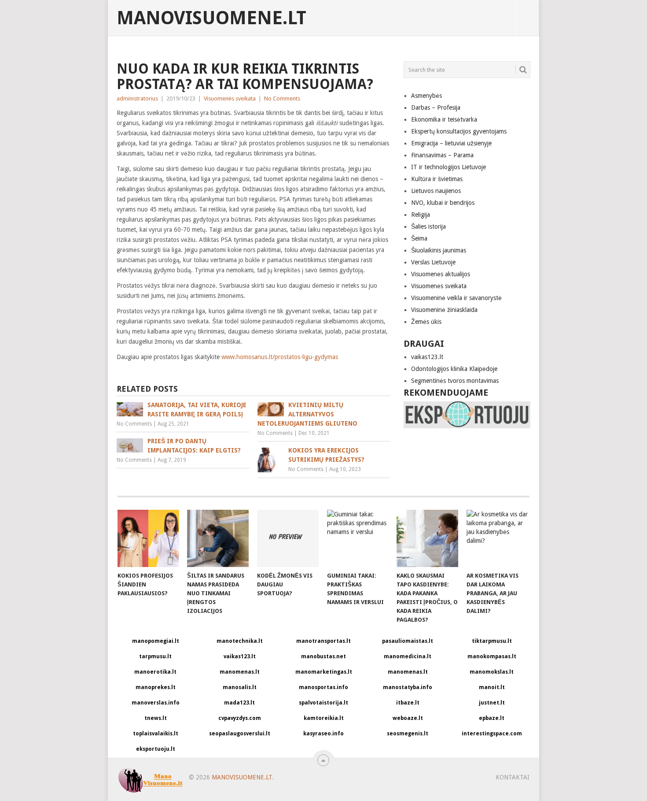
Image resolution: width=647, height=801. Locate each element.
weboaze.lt (408, 718)
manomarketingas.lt (323, 672)
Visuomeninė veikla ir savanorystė (456, 297)
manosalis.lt (240, 687)
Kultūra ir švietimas (437, 178)
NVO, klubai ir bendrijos (442, 202)
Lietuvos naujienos (436, 190)
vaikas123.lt (427, 356)
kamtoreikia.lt (324, 718)
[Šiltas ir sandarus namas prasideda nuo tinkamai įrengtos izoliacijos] (218, 538)
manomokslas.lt (492, 672)
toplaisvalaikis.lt (155, 734)
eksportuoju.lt (155, 749)
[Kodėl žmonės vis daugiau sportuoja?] (288, 538)
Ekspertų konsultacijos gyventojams (459, 131)
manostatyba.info (407, 687)
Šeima (419, 238)
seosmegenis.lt (407, 734)
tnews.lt (155, 718)
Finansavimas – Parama (442, 155)
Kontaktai (512, 777)
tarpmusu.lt (155, 656)
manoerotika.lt (155, 672)
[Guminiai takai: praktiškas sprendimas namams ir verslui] (358, 538)
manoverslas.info (156, 703)
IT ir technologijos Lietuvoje (448, 167)
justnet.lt (492, 703)
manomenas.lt (240, 672)
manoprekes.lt (156, 687)
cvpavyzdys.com (239, 718)
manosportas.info (323, 687)
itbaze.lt (407, 703)
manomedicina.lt (407, 656)
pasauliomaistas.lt (407, 641)
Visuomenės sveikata (230, 98)
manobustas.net (323, 656)
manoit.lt (492, 687)
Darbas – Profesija (435, 107)
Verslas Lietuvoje (433, 262)
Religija (420, 214)
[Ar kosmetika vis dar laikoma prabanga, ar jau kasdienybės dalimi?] (497, 538)
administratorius (137, 98)
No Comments (282, 98)
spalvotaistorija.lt (323, 703)
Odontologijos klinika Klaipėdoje (454, 368)
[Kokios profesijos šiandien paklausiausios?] (148, 538)
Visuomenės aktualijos (440, 274)
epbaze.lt (491, 718)
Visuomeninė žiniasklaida (444, 309)
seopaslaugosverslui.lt (239, 734)
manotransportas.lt (323, 641)
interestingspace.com (492, 734)
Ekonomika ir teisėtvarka (444, 119)
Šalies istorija (428, 226)
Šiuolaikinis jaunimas (438, 250)
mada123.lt (239, 703)
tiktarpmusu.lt (492, 641)
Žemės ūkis (426, 321)
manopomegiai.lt (155, 641)
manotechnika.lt (240, 641)
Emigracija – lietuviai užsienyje (451, 143)
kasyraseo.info (323, 734)
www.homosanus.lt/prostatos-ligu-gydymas (279, 356)
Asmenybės (426, 95)
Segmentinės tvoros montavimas (455, 380)
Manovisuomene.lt (211, 18)
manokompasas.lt (491, 656)
